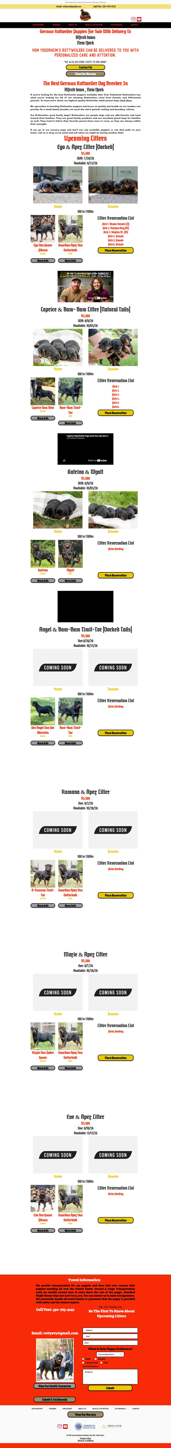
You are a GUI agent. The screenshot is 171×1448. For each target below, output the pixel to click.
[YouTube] (139, 19)
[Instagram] (133, 19)
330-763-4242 (109, 7)
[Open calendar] (121, 1354)
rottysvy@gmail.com (72, 7)
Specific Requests (91, 1366)
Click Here (126, 100)
